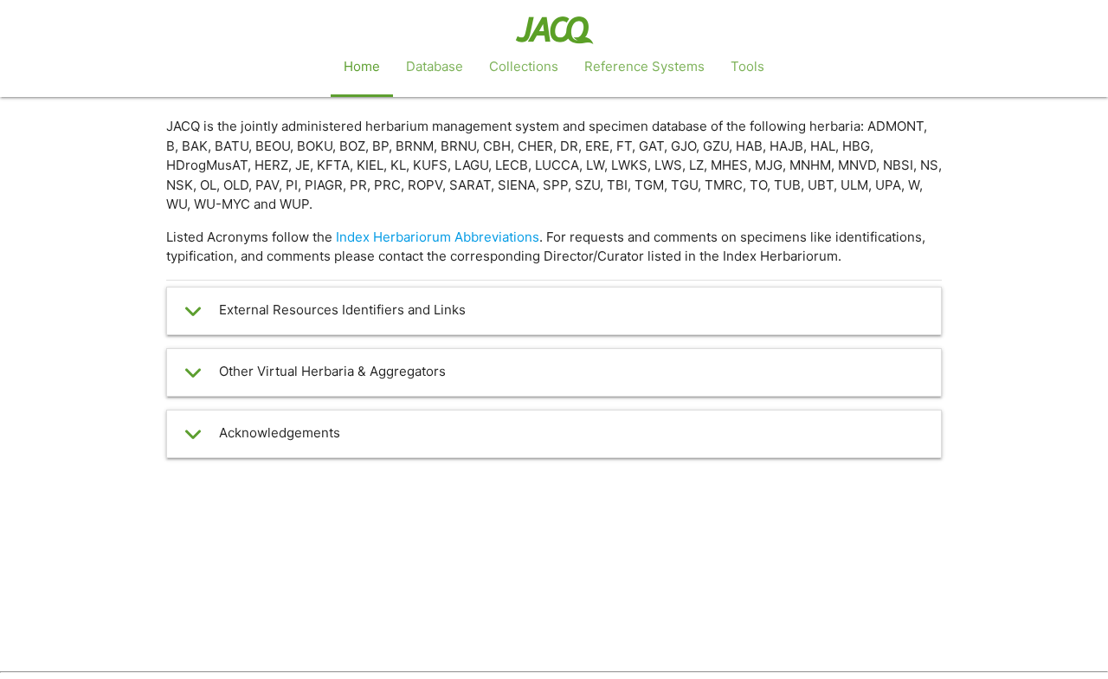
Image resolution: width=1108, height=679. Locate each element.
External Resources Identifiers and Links (342, 309)
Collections (523, 66)
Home (362, 66)
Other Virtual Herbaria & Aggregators (332, 371)
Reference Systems (644, 66)
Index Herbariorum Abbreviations (437, 237)
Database (434, 66)
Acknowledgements (279, 432)
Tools (747, 66)
